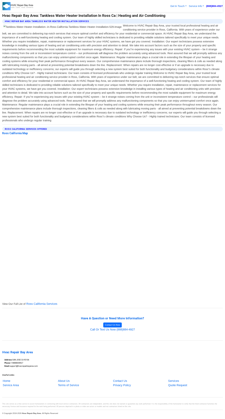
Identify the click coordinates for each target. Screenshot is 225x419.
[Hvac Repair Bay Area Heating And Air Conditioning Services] (17, 6)
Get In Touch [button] (177, 6)
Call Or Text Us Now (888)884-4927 (112, 329)
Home (6, 380)
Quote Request (177, 385)
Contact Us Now (112, 325)
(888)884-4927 (214, 6)
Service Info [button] (195, 6)
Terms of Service (68, 385)
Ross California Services (41, 303)
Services (173, 380)
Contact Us (120, 380)
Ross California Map (15, 133)
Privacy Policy (122, 385)
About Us (64, 380)
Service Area (11, 385)
